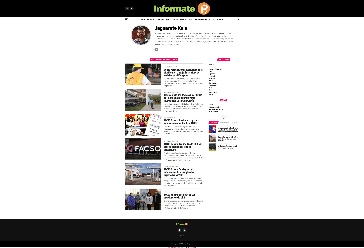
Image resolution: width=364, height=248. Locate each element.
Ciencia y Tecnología (201, 19)
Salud (190, 19)
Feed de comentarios (216, 109)
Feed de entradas (214, 107)
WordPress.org (213, 112)
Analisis (175, 19)
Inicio (143, 19)
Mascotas (212, 78)
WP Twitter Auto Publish (174, 247)
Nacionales (150, 19)
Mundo (168, 19)
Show (210, 90)
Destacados (212, 76)
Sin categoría (213, 92)
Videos (211, 95)
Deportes (183, 19)
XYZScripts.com (191, 247)
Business (212, 67)
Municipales (160, 19)
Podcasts (220, 19)
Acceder (211, 105)
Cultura (211, 19)
